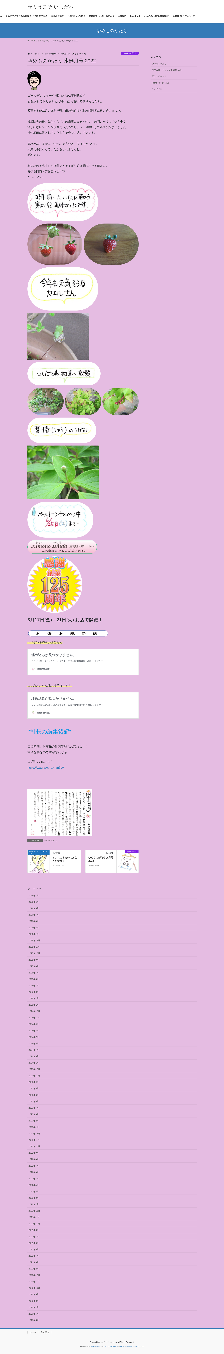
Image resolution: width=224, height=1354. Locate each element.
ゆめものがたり (130, 53)
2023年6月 (33, 1095)
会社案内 (45, 1332)
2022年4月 (33, 1185)
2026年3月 (33, 921)
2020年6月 (33, 1314)
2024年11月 (34, 1017)
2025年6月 (33, 979)
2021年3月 (33, 1262)
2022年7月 (33, 1166)
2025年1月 (33, 1005)
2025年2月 (33, 998)
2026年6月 (33, 902)
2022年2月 (33, 1198)
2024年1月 (33, 1063)
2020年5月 (33, 1320)
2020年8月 (33, 1301)
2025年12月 (34, 940)
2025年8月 (33, 966)
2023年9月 (33, 1082)
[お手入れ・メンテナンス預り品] (39, 861)
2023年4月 (33, 1108)
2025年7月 (33, 972)
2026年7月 (33, 895)
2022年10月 (34, 1146)
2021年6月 (33, 1243)
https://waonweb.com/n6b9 (45, 767)
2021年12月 (34, 1211)
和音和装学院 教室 (160, 82)
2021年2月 (33, 1268)
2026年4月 (33, 915)
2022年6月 (33, 1172)
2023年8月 (33, 1088)
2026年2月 (33, 927)
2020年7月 (33, 1307)
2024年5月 (33, 1043)
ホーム (33, 1332)
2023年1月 (33, 1127)
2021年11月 (34, 1217)
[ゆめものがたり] (128, 861)
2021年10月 (34, 1223)
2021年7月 (33, 1236)
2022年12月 (34, 1133)
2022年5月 (33, 1178)
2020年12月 (34, 1275)
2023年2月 (33, 1120)
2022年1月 (33, 1204)
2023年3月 (33, 1114)
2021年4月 (33, 1256)
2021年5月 (33, 1249)
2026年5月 (33, 908)
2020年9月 (33, 1294)
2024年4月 (33, 1050)
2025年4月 (33, 985)
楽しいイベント (159, 76)
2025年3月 (33, 992)
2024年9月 (33, 1024)
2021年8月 (33, 1230)
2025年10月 (34, 953)
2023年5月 (33, 1101)
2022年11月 (34, 1140)
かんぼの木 (157, 89)
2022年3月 (33, 1191)
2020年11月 (34, 1281)
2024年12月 (34, 1011)
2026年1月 (33, 934)
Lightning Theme (111, 1346)
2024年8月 (33, 1030)
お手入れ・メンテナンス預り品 (166, 70)
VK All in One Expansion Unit (132, 1346)
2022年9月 (33, 1153)
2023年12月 (34, 1069)
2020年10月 (34, 1288)
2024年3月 (33, 1056)
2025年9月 (33, 960)
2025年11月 (34, 947)
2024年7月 (33, 1037)
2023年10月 (34, 1075)
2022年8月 (33, 1159)
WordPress (95, 1346)
